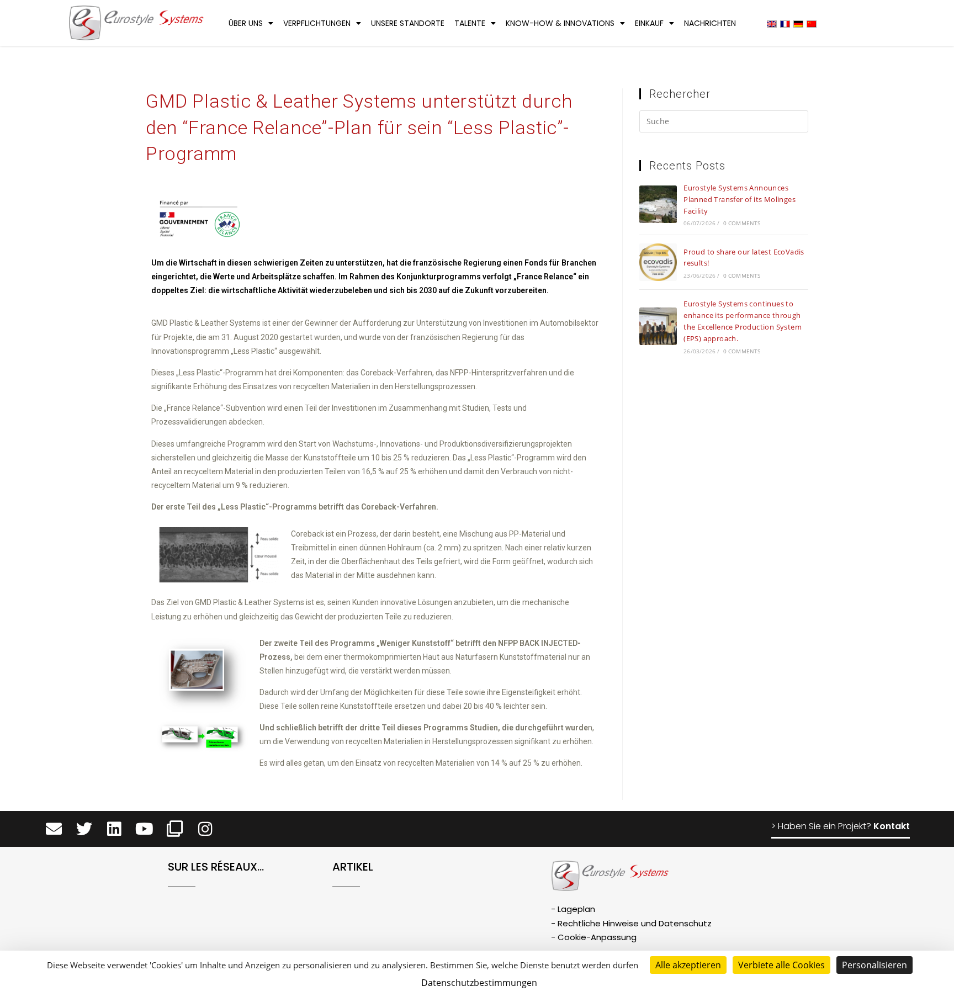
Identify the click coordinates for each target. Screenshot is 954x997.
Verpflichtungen (317, 23)
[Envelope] (53, 829)
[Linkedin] (114, 829)
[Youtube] (144, 829)
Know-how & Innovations (560, 23)
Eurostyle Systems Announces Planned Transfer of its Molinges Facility (739, 199)
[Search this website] (723, 123)
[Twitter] (84, 829)
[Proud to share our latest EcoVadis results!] (658, 262)
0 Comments (742, 223)
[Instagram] (205, 829)
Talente (469, 23)
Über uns (246, 23)
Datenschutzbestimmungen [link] (479, 983)
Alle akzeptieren (688, 965)
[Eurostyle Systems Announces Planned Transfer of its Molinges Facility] (658, 204)
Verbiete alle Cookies (781, 965)
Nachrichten (710, 23)
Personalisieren (874, 965)
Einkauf (649, 23)
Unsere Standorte (407, 23)
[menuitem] (771, 23)
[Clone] (174, 829)
